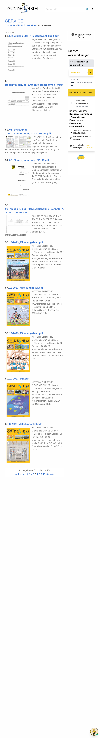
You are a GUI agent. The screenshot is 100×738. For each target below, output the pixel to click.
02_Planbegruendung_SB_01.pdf (29, 160)
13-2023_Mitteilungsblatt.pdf (26, 242)
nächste (50, 474)
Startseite (10, 25)
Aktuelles (31, 25)
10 (44, 474)
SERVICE (21, 25)
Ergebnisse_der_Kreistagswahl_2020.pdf (33, 36)
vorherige (19, 474)
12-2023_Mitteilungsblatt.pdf (26, 333)
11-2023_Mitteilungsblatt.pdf (26, 287)
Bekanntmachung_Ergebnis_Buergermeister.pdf (34, 84)
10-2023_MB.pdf (19, 378)
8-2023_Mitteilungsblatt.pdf (25, 424)
